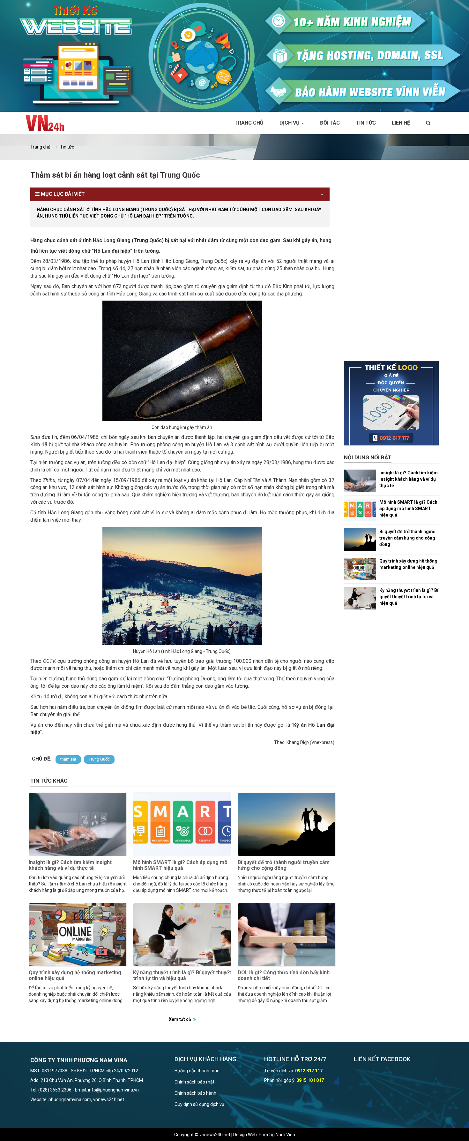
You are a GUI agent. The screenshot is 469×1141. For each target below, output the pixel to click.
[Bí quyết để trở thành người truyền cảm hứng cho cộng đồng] (287, 824)
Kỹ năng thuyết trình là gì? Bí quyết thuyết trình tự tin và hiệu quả (182, 975)
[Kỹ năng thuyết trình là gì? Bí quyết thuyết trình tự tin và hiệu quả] (182, 935)
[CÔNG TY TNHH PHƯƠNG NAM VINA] (48, 123)
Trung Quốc (99, 759)
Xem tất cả (180, 1019)
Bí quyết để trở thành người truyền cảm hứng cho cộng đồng (284, 865)
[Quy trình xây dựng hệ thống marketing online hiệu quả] (78, 935)
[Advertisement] (391, 265)
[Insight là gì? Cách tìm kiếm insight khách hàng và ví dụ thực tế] (78, 824)
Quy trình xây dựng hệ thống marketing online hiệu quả (75, 975)
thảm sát (68, 759)
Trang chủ (249, 123)
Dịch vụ (290, 123)
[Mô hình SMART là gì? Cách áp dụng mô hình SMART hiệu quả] (182, 824)
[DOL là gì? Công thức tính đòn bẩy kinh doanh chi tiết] (287, 935)
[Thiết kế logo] (391, 404)
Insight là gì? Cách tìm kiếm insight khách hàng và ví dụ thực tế (70, 865)
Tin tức (366, 123)
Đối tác (330, 123)
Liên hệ (401, 123)
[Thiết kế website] (234, 55)
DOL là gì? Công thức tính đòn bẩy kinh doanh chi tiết (284, 975)
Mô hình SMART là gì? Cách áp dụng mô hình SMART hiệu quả (180, 865)
